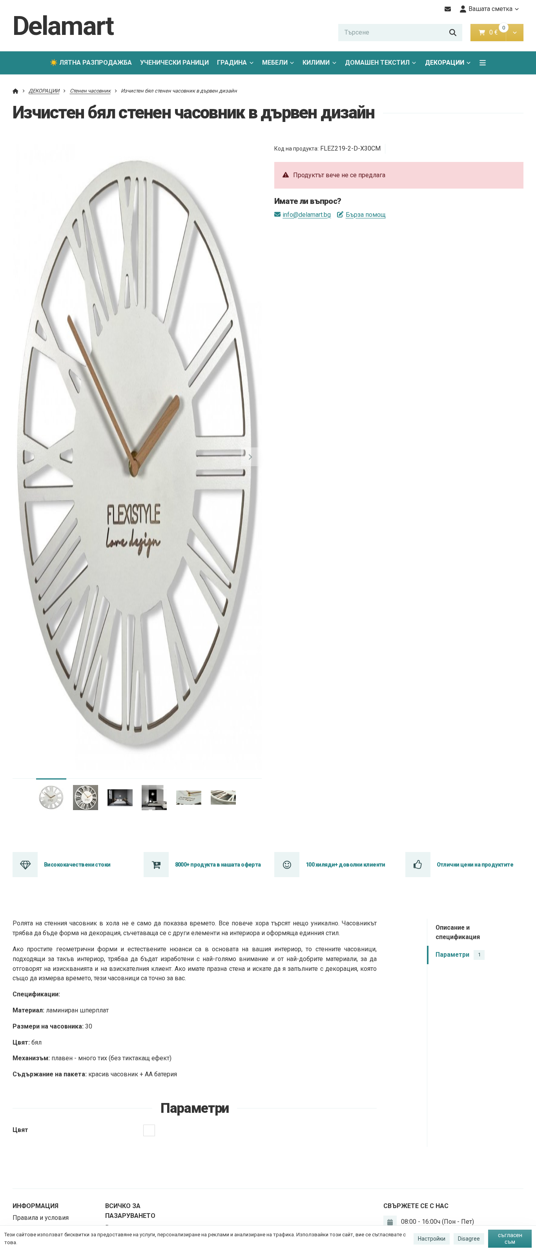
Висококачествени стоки (77, 864)
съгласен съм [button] (510, 1238)
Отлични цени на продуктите (475, 864)
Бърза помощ (365, 214)
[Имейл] (448, 9)
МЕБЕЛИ (275, 62)
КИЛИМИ (316, 62)
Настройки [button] (431, 1239)
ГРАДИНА (232, 62)
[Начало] (15, 91)
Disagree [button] (469, 1239)
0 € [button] (497, 32)
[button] (514, 32)
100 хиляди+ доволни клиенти (345, 864)
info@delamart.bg (307, 214)
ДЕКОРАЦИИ (444, 62)
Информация (35, 1206)
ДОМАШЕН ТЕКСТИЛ (377, 62)
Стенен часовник (90, 91)
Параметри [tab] (458, 955)
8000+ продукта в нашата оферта (218, 864)
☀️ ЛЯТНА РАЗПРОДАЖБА (91, 62)
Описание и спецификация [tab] (458, 932)
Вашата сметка (490, 9)
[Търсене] (452, 32)
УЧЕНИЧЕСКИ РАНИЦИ (174, 62)
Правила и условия (41, 1217)
